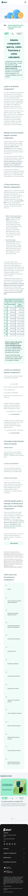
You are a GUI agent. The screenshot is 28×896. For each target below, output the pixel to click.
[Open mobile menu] (25, 2)
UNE (4, 841)
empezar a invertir (9, 453)
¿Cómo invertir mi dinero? (14, 638)
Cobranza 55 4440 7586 (9, 838)
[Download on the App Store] (14, 867)
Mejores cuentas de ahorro (14, 725)
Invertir (9, 589)
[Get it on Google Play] (14, 871)
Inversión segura (12, 651)
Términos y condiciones (8, 891)
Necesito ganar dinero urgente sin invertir (13, 614)
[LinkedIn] (10, 844)
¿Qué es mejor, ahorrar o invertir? (14, 700)
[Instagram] (7, 844)
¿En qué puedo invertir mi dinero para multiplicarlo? (14, 626)
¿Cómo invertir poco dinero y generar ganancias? (15, 601)
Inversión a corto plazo (13, 688)
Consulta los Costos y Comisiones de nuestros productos (13, 889)
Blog (5, 25)
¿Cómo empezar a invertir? (14, 750)
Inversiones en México (13, 663)
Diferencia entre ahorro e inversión (14, 738)
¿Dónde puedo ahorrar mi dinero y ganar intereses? (14, 762)
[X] (12, 844)
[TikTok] (15, 844)
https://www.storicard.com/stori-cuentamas (13, 566)
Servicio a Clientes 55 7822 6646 (9, 835)
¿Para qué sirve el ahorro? (14, 676)
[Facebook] (4, 844)
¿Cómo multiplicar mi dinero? (15, 713)
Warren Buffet (16, 347)
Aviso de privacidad (7, 886)
